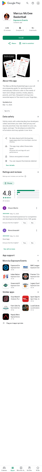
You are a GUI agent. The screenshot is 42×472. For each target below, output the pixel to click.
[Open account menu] (38, 3)
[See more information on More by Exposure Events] (38, 260)
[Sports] (7, 111)
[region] (21, 29)
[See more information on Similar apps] (38, 292)
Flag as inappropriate (13, 323)
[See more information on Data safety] (38, 116)
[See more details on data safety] (10, 165)
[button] (23, 30)
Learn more (13, 140)
